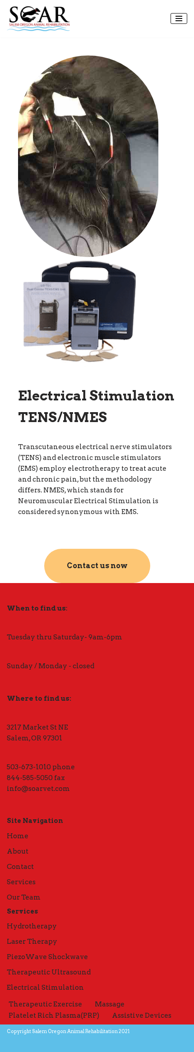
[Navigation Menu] (179, 18)
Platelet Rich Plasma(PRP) (54, 1015)
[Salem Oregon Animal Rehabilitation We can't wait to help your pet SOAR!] (38, 18)
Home (17, 836)
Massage (110, 1004)
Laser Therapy (32, 941)
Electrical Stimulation (45, 987)
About (17, 851)
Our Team (24, 897)
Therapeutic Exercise (45, 1004)
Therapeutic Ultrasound (49, 972)
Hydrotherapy (32, 926)
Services (21, 882)
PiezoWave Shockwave (47, 957)
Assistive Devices (141, 1015)
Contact (20, 867)
